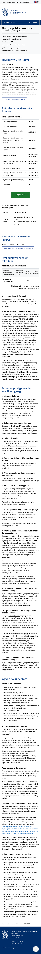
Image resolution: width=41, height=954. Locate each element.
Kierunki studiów (9, 22)
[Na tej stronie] (36, 949)
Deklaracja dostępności (10, 948)
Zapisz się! (20, 195)
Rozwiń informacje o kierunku (15, 99)
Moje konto (33, 22)
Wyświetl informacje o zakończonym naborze (18, 248)
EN (38, 2)
